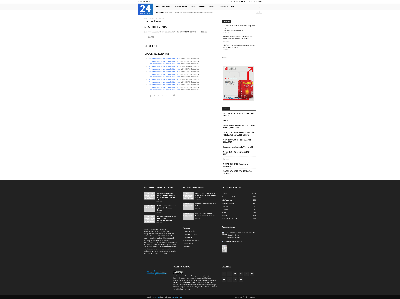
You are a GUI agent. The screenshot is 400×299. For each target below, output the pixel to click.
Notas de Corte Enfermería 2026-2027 (237, 153)
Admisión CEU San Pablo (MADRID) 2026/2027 (237, 141)
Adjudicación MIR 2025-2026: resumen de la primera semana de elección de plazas (190, 12)
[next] (260, 12)
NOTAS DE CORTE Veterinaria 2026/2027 (235, 165)
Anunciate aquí (239, 297)
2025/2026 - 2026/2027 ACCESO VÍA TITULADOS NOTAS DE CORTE (238, 134)
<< (146, 96)
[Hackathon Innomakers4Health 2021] (188, 206)
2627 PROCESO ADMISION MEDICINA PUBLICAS (238, 114)
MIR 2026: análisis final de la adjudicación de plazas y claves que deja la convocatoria (237, 38)
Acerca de (186, 228)
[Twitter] (231, 1)
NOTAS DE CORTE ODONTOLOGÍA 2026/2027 (237, 172)
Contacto (253, 297)
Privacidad (188, 237)
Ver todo (151, 36)
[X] (235, 279)
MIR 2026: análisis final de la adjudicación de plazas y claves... (166, 208)
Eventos (151, 18)
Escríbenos (186, 247)
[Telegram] (239, 1)
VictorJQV (157, 297)
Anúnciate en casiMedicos (192, 240)
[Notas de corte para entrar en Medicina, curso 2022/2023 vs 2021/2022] (188, 196)
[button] (259, 7)
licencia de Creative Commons (183, 278)
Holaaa (226, 159)
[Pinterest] (241, 274)
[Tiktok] (237, 1)
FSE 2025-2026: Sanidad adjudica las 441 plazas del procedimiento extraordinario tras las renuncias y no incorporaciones (239, 28)
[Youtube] (242, 1)
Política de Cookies (191, 234)
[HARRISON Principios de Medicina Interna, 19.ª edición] (188, 216)
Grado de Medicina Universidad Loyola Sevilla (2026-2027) (239, 126)
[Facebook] (229, 1)
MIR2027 (227, 120)
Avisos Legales (190, 231)
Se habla (226, 109)
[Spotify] (244, 1)
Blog (247, 297)
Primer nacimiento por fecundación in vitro (163, 32)
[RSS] (246, 274)
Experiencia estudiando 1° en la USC (238, 147)
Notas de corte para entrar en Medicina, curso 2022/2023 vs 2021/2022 (205, 195)
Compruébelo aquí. (233, 237)
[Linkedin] (235, 274)
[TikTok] (230, 279)
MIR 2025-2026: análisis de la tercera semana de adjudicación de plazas (239, 46)
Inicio (146, 18)
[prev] (257, 12)
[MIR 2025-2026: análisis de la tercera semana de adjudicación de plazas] (149, 219)
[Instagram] (234, 1)
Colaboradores (188, 244)
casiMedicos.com (177, 297)
